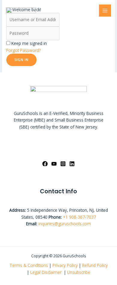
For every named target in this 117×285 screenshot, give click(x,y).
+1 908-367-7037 (79, 217)
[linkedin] (72, 163)
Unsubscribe (78, 272)
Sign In (21, 59)
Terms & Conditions (29, 265)
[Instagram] (63, 163)
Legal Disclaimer (46, 272)
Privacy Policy (65, 265)
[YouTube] (54, 163)
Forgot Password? (23, 50)
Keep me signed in (29, 43)
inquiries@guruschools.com (64, 223)
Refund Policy (95, 265)
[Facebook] (45, 163)
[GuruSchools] (21, 10)
